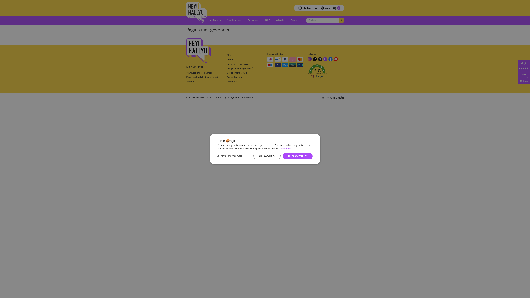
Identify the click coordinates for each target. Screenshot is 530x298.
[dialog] (265, 149)
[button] (229, 156)
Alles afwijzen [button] (267, 156)
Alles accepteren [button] (297, 156)
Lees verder (285, 148)
